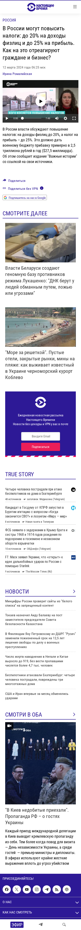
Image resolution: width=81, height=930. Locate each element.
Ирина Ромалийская (17, 74)
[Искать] (64, 924)
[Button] (14, 182)
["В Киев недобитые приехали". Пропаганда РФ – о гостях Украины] (40, 763)
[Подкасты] (67, 889)
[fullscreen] (74, 118)
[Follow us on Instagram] (37, 889)
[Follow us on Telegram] (47, 889)
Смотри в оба (23, 714)
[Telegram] (40, 924)
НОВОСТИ (17, 591)
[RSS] (56, 889)
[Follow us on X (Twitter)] (17, 889)
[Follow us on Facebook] (7, 889)
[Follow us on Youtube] (27, 889)
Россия (9, 20)
